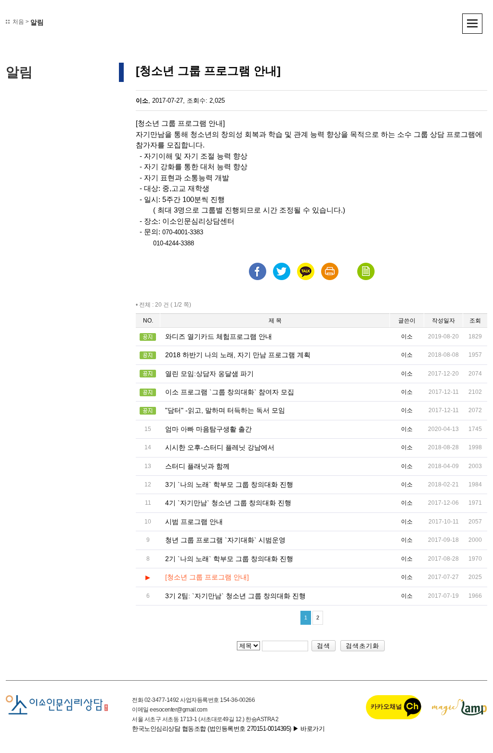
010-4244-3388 (173, 243)
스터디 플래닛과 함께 (197, 466)
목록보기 (366, 271)
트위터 (281, 271)
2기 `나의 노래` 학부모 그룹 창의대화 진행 (229, 559)
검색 (323, 645)
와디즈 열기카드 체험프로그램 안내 (218, 336)
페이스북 (257, 271)
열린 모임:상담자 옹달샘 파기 (209, 373)
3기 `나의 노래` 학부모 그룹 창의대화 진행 (229, 484)
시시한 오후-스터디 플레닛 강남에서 (219, 447)
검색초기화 (362, 645)
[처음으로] (57, 704)
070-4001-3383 (182, 232)
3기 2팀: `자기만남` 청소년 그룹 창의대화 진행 (235, 596)
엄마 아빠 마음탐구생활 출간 (208, 429)
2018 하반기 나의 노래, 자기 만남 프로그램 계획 (238, 355)
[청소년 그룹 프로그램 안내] (207, 577)
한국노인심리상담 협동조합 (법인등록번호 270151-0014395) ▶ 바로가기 (228, 728)
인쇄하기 (329, 271)
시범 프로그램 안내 (194, 521)
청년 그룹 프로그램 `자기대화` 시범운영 (225, 540)
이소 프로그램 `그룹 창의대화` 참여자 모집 (229, 392)
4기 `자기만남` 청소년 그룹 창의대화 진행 (228, 503)
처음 (18, 21)
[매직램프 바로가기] (459, 707)
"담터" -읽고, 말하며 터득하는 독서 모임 (225, 410)
